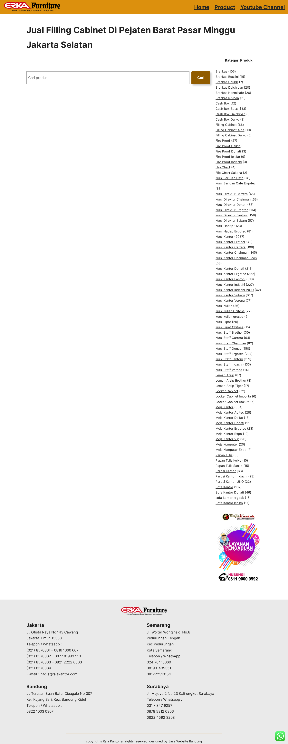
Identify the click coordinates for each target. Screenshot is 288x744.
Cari (200, 78)
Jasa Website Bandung (185, 741)
